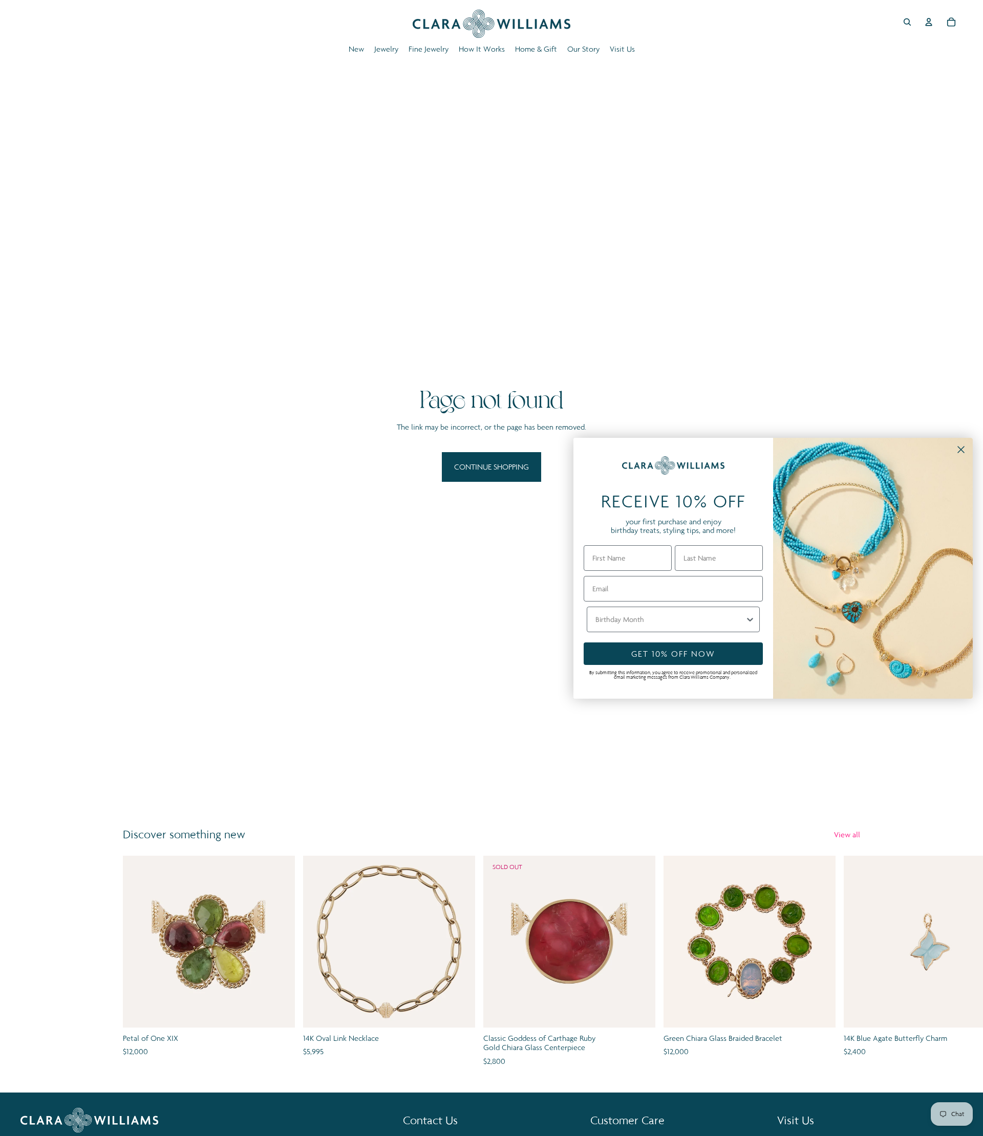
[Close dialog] (961, 449)
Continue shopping (491, 467)
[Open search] (907, 22)
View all (847, 834)
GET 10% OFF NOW (673, 654)
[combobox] (670, 619)
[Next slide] (849, 962)
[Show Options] (750, 619)
